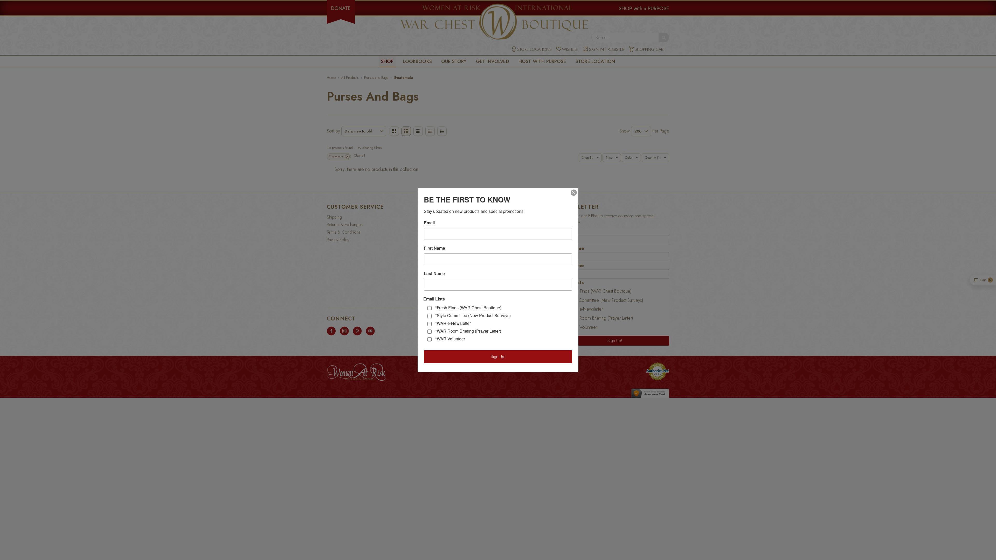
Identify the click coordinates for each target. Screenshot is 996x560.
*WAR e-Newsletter (453, 323)
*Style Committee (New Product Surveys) (473, 315)
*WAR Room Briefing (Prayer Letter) (468, 331)
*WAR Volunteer (450, 339)
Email (429, 223)
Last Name (434, 273)
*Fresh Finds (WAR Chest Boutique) (468, 308)
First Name (434, 248)
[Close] (574, 193)
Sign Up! (498, 357)
